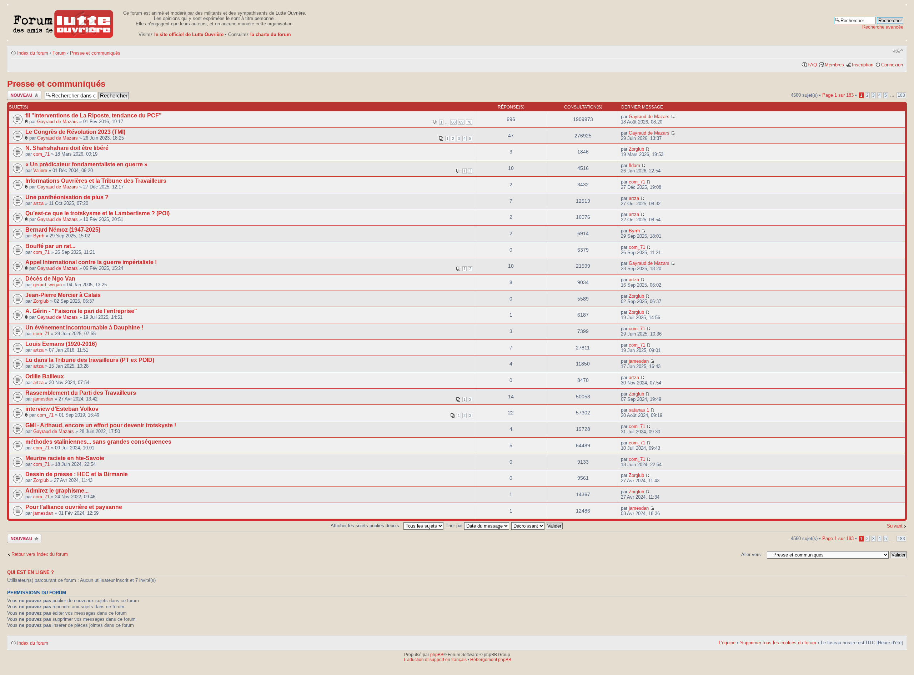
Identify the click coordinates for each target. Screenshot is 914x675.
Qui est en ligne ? (30, 572)
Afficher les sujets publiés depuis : (367, 525)
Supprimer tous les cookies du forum (778, 642)
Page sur (838, 95)
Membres (834, 64)
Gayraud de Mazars (57, 121)
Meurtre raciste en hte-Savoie (64, 458)
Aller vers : (752, 554)
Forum (59, 53)
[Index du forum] (63, 22)
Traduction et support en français (435, 659)
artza (38, 203)
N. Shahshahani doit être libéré (67, 148)
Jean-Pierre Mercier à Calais (63, 295)
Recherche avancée (882, 27)
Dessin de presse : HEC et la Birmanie (76, 474)
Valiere (40, 170)
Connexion (892, 64)
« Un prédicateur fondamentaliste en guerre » (86, 164)
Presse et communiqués (95, 53)
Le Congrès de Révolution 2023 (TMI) (75, 132)
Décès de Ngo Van (50, 279)
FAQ (812, 64)
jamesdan (639, 361)
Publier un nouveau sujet (21, 95)
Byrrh (38, 235)
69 (461, 122)
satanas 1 (639, 410)
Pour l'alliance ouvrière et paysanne (73, 507)
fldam (634, 165)
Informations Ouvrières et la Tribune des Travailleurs (95, 181)
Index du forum (32, 53)
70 (469, 122)
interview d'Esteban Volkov (62, 409)
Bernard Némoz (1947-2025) (62, 230)
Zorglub (636, 149)
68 (453, 122)
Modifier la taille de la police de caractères (898, 50)
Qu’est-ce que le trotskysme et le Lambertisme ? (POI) (97, 213)
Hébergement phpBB (490, 659)
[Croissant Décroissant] (537, 525)
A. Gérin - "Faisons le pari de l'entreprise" (81, 311)
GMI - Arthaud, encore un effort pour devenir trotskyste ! (100, 425)
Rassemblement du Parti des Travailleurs (80, 393)
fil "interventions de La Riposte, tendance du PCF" (93, 115)
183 (901, 95)
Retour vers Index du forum (39, 554)
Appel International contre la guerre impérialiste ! (91, 262)
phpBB (436, 654)
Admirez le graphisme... (57, 491)
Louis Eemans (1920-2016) (61, 344)
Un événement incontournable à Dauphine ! (84, 327)
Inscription (862, 64)
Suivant (895, 526)
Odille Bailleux (44, 376)
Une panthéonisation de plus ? (67, 197)
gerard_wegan (47, 284)
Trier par (455, 525)
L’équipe (727, 642)
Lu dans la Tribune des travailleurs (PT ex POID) (89, 360)
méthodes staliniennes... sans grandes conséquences (98, 442)
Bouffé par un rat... (50, 246)
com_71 (41, 154)
